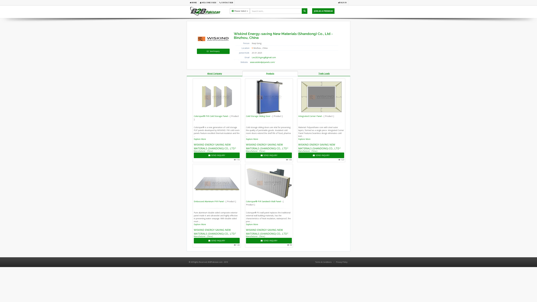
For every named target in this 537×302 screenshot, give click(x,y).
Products (270, 73)
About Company (214, 73)
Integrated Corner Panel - (316, 116)
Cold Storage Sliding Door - (264, 116)
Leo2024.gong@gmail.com (264, 57)
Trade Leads (324, 73)
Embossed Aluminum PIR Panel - (215, 201)
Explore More (200, 139)
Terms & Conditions (323, 262)
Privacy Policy (342, 262)
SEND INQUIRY (218, 155)
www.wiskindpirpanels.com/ (262, 62)
